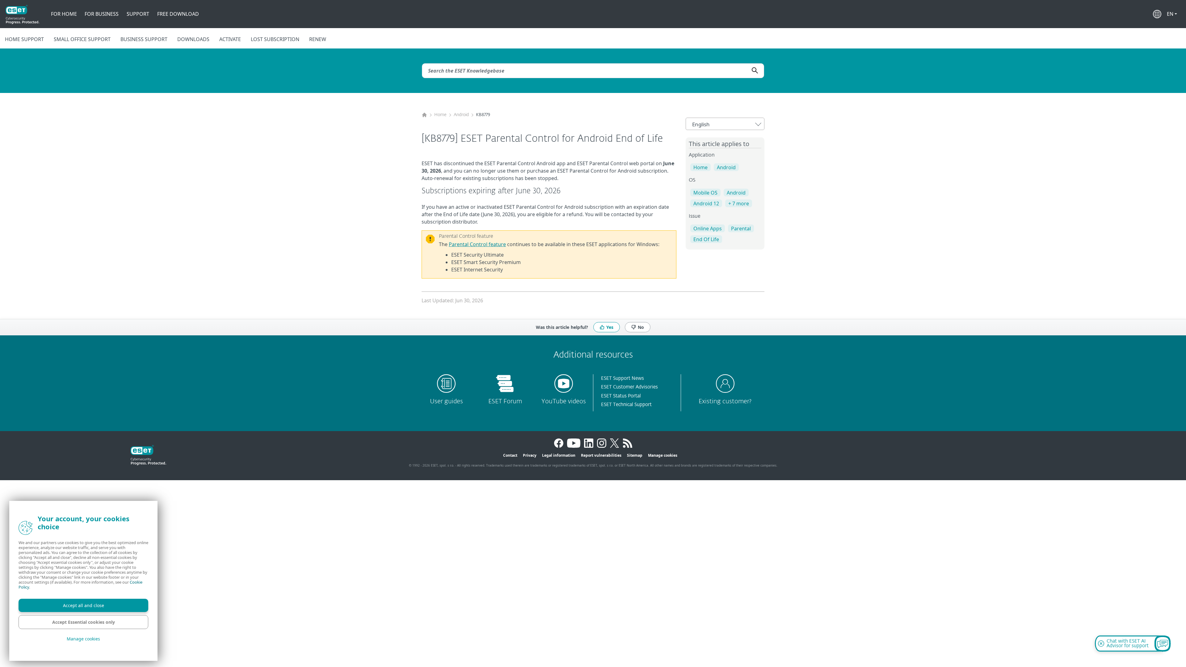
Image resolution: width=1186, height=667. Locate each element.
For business (102, 13)
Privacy (529, 455)
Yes (609, 327)
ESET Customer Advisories (629, 387)
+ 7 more (738, 203)
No (641, 327)
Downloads (193, 39)
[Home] (424, 115)
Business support (143, 39)
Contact (510, 455)
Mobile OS (705, 192)
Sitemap (634, 455)
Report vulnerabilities (601, 455)
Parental (741, 228)
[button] (1172, 14)
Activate (230, 39)
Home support (24, 39)
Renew (317, 39)
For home (64, 13)
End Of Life (706, 239)
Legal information (558, 455)
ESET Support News (622, 378)
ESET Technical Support (626, 404)
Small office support (82, 39)
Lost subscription (275, 39)
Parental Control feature (477, 244)
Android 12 (706, 203)
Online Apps (707, 228)
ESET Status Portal (621, 396)
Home (440, 115)
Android (461, 115)
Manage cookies (662, 455)
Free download (178, 13)
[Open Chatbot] (1162, 643)
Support (138, 13)
